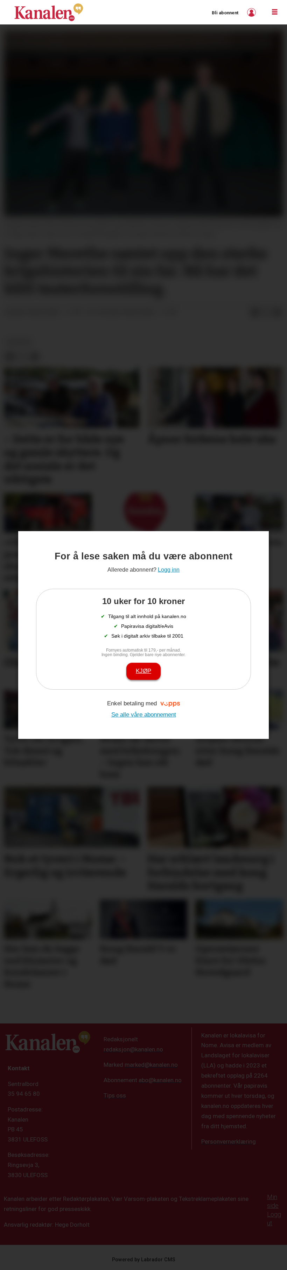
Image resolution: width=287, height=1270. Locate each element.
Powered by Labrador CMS (143, 1260)
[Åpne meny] (275, 12)
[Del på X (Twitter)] (266, 312)
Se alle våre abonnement (143, 714)
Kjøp (143, 671)
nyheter (19, 342)
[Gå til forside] (49, 12)
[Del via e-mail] (277, 312)
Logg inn (252, 12)
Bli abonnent (225, 12)
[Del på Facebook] (255, 312)
